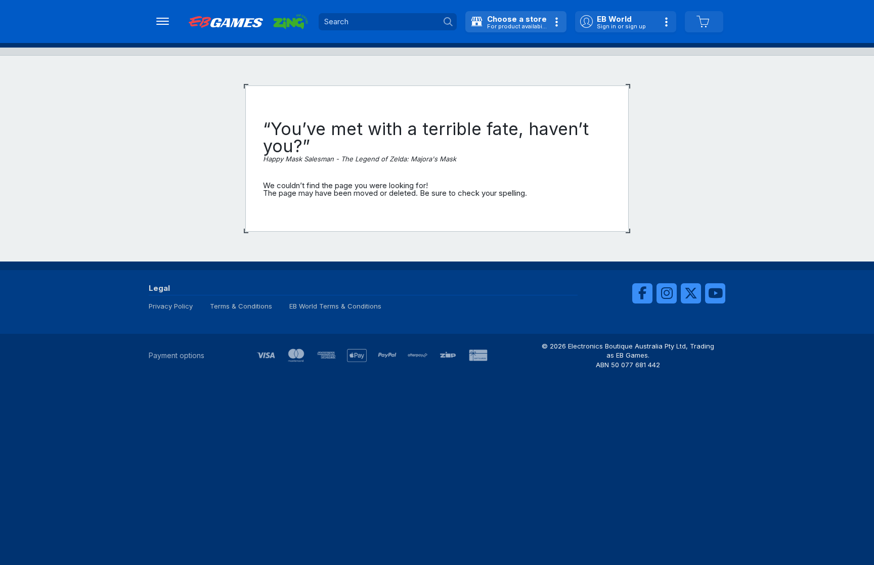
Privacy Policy (171, 306)
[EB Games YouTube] (715, 293)
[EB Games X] (691, 293)
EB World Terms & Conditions (335, 306)
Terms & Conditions (241, 306)
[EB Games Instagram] (667, 293)
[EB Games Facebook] (642, 293)
